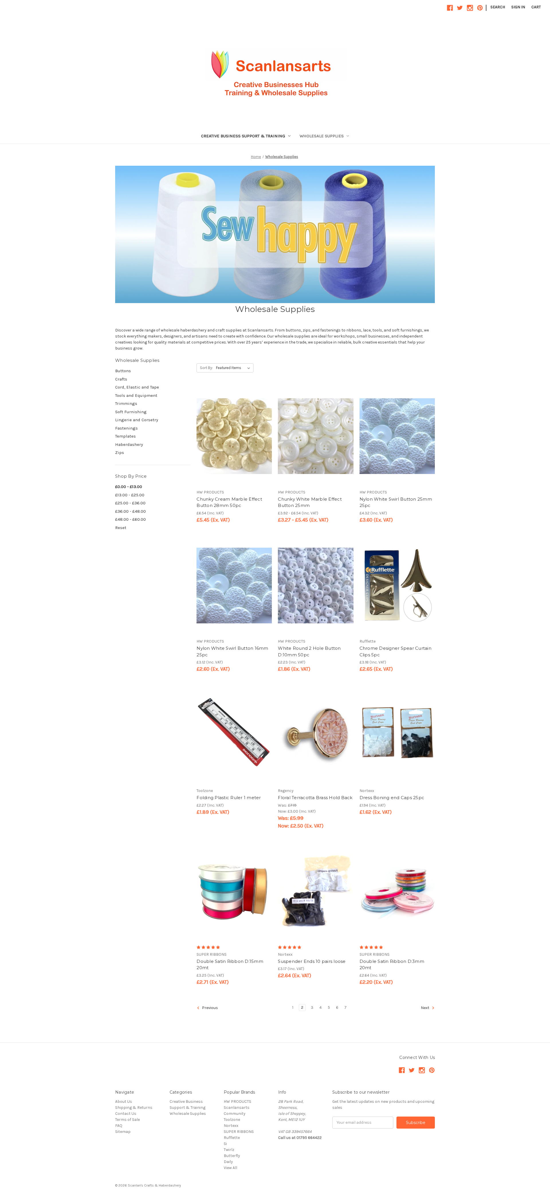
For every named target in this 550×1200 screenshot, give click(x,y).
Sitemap (123, 1131)
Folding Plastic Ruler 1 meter (229, 797)
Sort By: (206, 368)
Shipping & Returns (133, 1107)
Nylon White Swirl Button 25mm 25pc (396, 502)
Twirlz (229, 1149)
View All (230, 1167)
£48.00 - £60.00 (130, 519)
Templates (125, 436)
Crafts (121, 379)
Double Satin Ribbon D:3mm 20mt (392, 965)
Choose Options (315, 446)
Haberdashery (129, 444)
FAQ (118, 1125)
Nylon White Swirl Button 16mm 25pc (232, 651)
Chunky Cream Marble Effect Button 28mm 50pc (229, 502)
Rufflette (232, 1137)
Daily (228, 1161)
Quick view (233, 426)
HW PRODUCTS (237, 1101)
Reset (120, 527)
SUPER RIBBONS (239, 1131)
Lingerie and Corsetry (136, 419)
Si (225, 1143)
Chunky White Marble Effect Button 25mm (310, 502)
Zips (119, 452)
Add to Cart (234, 446)
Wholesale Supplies (322, 135)
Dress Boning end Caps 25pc (392, 797)
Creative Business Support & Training (243, 135)
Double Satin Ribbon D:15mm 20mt (230, 965)
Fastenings (126, 428)
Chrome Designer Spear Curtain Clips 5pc (395, 651)
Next (425, 1007)
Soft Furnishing (131, 411)
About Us (123, 1101)
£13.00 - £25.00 (129, 494)
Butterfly (232, 1155)
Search (497, 7)
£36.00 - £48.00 (130, 511)
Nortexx (231, 1125)
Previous (209, 1007)
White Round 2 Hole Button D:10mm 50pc (309, 651)
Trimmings (126, 403)
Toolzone (232, 1119)
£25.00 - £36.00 (130, 503)
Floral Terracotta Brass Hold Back (315, 797)
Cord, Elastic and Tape (137, 387)
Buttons (123, 370)
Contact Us (125, 1113)
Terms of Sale (127, 1119)
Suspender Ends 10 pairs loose (311, 961)
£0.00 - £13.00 (128, 486)
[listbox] (234, 368)
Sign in (518, 7)
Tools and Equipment (136, 395)
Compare (232, 436)
